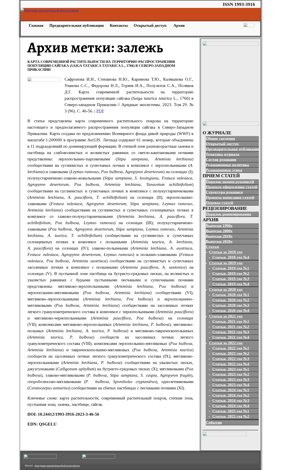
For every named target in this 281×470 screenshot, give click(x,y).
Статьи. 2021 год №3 (230, 332)
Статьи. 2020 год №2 (230, 300)
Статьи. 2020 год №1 (230, 295)
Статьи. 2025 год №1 (230, 411)
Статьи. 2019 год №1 (230, 268)
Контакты (119, 25)
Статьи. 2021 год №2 (230, 327)
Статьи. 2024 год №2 (230, 395)
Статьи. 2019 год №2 (230, 273)
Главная (35, 25)
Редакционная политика (227, 165)
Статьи (212, 247)
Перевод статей (219, 202)
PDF (100, 111)
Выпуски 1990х (219, 225)
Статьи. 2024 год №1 (230, 390)
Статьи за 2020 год (225, 289)
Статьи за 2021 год (225, 316)
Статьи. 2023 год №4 (230, 385)
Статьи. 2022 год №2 (230, 353)
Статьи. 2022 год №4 (230, 364)
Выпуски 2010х (219, 236)
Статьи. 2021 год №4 (230, 337)
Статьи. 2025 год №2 (230, 416)
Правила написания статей (230, 197)
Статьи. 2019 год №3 (230, 279)
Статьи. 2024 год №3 (230, 400)
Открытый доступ (151, 25)
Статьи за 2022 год (225, 343)
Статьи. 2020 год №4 (230, 310)
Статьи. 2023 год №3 (230, 379)
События (214, 422)
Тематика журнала (222, 154)
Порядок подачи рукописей (230, 181)
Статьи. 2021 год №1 (230, 321)
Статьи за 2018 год (225, 252)
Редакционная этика (224, 170)
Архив (179, 25)
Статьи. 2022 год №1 (230, 348)
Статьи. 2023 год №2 (230, 374)
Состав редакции (221, 159)
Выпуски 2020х (219, 241)
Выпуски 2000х (219, 231)
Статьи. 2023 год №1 (230, 369)
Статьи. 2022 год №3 (230, 358)
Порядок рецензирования (228, 214)
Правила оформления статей (231, 187)
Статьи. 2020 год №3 (230, 305)
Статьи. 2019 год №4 (230, 284)
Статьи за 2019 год (225, 263)
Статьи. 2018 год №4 (230, 257)
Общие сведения (220, 138)
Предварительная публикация (76, 25)
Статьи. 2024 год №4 (230, 406)
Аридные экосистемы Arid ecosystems (57, 465)
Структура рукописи (224, 192)
